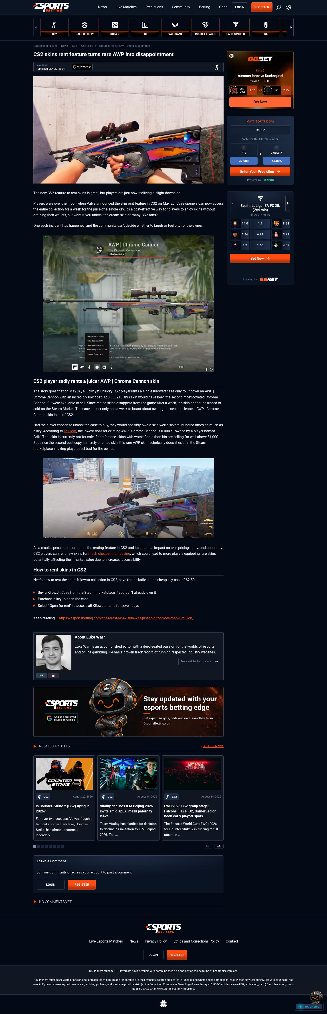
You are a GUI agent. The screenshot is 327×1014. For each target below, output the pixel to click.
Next (291, 27)
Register (261, 7)
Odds (223, 7)
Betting (204, 7)
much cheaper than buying (109, 553)
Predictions (154, 7)
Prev (35, 27)
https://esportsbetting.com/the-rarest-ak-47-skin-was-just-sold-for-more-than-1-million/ (126, 618)
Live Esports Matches (106, 941)
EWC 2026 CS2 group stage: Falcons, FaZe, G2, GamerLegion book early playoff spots (190, 811)
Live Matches (126, 7)
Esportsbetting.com (45, 45)
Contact (232, 941)
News (102, 7)
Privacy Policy (156, 941)
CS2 (74, 45)
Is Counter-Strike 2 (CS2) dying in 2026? (62, 808)
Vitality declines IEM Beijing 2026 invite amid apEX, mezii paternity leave (126, 811)
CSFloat (70, 431)
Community (181, 7)
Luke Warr (42, 65)
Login (239, 7)
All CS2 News (213, 746)
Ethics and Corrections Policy (196, 941)
